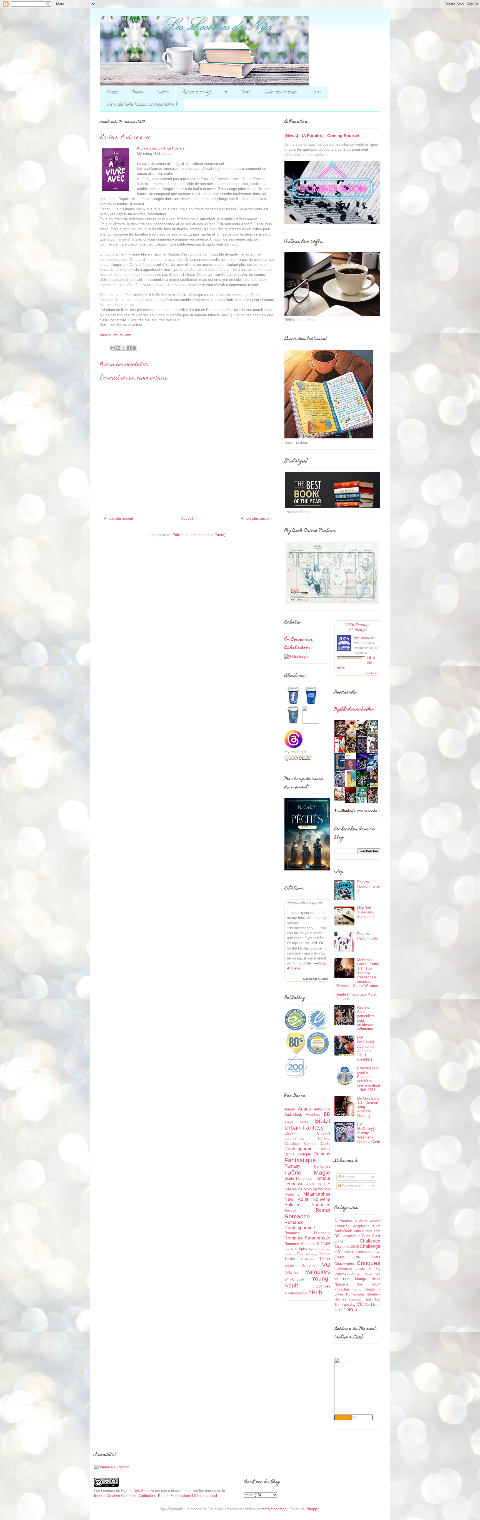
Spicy (303, 1249)
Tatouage (312, 1254)
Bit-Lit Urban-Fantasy (307, 1124)
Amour (289, 1109)
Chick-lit (291, 1133)
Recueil (290, 1210)
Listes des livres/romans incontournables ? (142, 105)
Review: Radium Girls (367, 936)
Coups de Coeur (357, 1257)
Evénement (343, 1269)
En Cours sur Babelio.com (298, 643)
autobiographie (296, 1293)
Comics (310, 1144)
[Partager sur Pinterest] (134, 348)
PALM (375, 1284)
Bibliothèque (351, 1236)
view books (371, 673)
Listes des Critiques (280, 92)
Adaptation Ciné (367, 1226)
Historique (304, 1178)
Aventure (313, 1114)
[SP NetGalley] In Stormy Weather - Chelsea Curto (368, 1132)
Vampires (318, 1271)
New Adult (296, 1199)
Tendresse (307, 1259)
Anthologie (322, 1109)
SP (327, 1243)
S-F (320, 1244)
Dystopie (304, 1154)
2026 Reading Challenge (357, 626)
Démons (322, 1154)
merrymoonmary (274, 1509)
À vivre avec (147, 148)
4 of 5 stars (163, 154)
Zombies (323, 1286)
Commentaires (353, 1186)
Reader (112, 92)
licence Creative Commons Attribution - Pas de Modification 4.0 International (155, 1496)
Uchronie (308, 1265)
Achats (375, 1221)
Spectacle (290, 1249)
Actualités (341, 1226)
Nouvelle (321, 1199)
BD (327, 1114)
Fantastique (300, 1160)
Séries (316, 92)
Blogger (313, 1509)
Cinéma (163, 92)
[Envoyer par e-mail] (113, 348)
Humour (322, 1178)
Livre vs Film (318, 1184)
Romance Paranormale (307, 1238)
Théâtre (289, 1265)
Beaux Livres (296, 1121)
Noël (360, 1284)
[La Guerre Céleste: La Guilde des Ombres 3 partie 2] (341, 799)
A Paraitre (343, 1221)
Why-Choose (294, 1279)
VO (326, 1264)
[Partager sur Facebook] (129, 348)
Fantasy (292, 1166)
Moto (308, 1189)
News (245, 92)
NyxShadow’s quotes (305, 902)
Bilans (137, 92)
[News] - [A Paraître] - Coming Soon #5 (321, 135)
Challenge (370, 1241)
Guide (289, 1178)
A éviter (361, 1221)
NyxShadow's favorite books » (357, 810)
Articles (347, 1177)
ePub (315, 1292)
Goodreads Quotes (315, 978)
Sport (312, 1249)
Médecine (291, 1194)
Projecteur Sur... (347, 1289)
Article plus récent (118, 518)
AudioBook (293, 1114)
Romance (297, 1216)
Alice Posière (173, 148)
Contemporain (298, 1148)
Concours (374, 1252)
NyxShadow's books (353, 709)
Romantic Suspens (299, 1244)
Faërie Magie (307, 1172)
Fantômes (322, 1166)
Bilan (366, 1236)
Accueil (187, 518)
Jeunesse (294, 1183)
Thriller (324, 1259)
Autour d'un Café (196, 92)
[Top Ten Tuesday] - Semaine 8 (365, 912)
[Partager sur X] (123, 348)
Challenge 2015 (346, 1246)
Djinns (289, 1154)
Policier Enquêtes (307, 1204)
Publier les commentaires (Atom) (198, 535)
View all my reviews (116, 335)
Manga (297, 1189)
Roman (323, 1210)
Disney (325, 1149)
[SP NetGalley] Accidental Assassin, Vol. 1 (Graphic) (365, 1048)
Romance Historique (307, 1233)
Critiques (368, 1263)
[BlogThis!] (118, 348)
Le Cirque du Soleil (359, 1274)
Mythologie (321, 1189)
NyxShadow (362, 637)
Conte (325, 1144)
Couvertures (344, 1264)
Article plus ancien (256, 518)
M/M (287, 1189)
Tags (300, 1254)
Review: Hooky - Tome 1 (368, 886)
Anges (304, 1109)
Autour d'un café (367, 1231)
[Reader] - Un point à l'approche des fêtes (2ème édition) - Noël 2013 (368, 1079)
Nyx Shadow (144, 1491)
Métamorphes (316, 1194)
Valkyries (291, 1272)
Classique (292, 1143)
